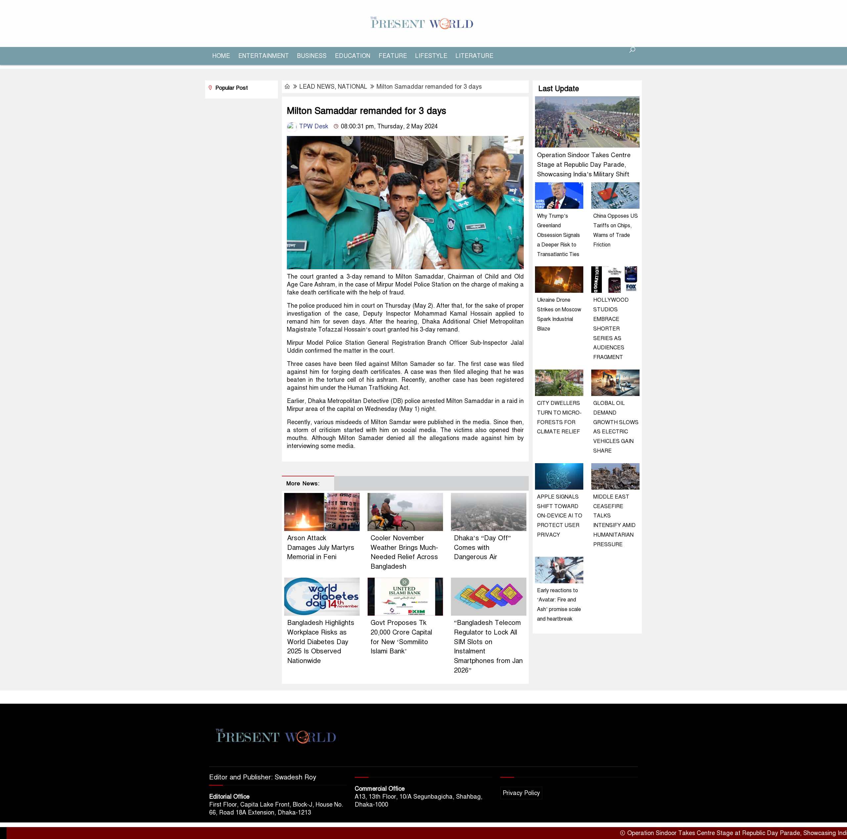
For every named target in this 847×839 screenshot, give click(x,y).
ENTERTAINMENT (263, 56)
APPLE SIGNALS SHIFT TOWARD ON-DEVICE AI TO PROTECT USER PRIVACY (559, 516)
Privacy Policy (521, 793)
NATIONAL (352, 86)
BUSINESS (312, 56)
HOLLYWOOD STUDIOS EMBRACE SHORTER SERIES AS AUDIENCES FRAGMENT (611, 329)
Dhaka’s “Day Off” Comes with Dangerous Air (482, 547)
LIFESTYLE (431, 56)
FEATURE (393, 56)
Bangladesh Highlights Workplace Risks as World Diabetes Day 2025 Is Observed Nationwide (320, 642)
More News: (303, 483)
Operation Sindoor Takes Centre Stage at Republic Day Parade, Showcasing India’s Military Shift (584, 164)
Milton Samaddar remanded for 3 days (429, 86)
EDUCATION (352, 56)
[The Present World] (423, 23)
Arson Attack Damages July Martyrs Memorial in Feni (320, 547)
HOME (221, 56)
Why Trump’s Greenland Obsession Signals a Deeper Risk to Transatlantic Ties (558, 235)
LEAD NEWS (316, 86)
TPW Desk (312, 126)
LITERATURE (474, 56)
